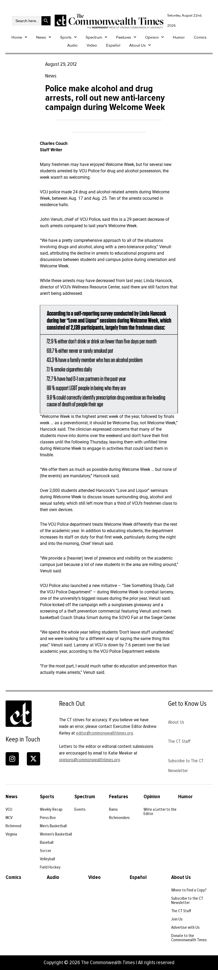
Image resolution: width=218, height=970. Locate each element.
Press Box (48, 817)
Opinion (152, 37)
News (41, 37)
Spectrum (94, 37)
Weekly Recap (51, 809)
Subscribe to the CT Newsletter (187, 900)
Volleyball (47, 859)
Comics (200, 37)
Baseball (46, 842)
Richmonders (119, 817)
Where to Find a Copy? (189, 890)
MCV (9, 817)
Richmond (13, 826)
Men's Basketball (53, 826)
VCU (9, 809)
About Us (137, 45)
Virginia (11, 834)
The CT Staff (179, 741)
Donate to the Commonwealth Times (189, 938)
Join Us (177, 919)
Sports (66, 37)
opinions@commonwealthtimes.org (89, 760)
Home (16, 37)
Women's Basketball (56, 834)
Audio (72, 45)
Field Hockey (50, 867)
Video (92, 45)
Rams (113, 809)
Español (113, 45)
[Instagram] (12, 758)
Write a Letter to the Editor (160, 811)
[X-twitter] (33, 758)
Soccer (45, 850)
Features (123, 37)
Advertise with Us (185, 927)
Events (80, 809)
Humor (179, 37)
